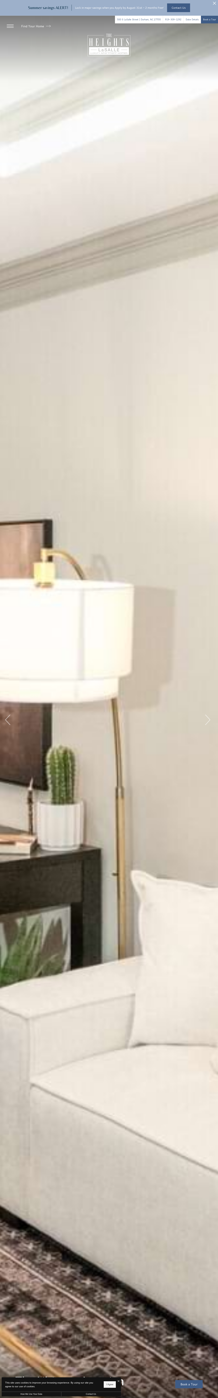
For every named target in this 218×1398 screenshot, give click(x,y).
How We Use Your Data (31, 1394)
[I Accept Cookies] (119, 1381)
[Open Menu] (10, 26)
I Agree (109, 1384)
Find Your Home (33, 26)
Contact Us (91, 1394)
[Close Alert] (214, 4)
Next (207, 720)
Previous (8, 720)
